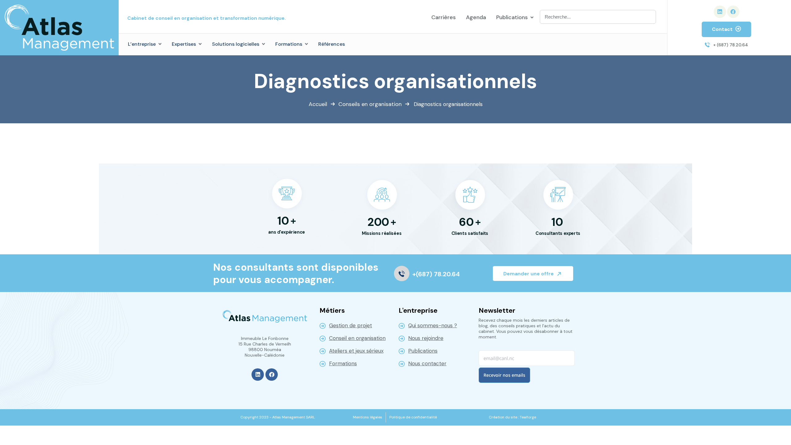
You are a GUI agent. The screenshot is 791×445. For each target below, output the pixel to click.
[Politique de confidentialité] (413, 417)
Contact (723, 29)
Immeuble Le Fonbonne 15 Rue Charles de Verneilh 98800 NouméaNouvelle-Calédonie (265, 347)
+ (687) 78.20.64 (730, 45)
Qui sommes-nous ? (432, 325)
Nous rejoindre (425, 338)
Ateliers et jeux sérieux (356, 350)
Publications (423, 350)
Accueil (318, 104)
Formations (343, 363)
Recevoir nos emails (504, 375)
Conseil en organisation (357, 338)
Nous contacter (427, 363)
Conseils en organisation (370, 104)
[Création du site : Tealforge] (512, 417)
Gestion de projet (350, 325)
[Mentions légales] (367, 417)
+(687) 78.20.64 (436, 274)
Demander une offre (529, 273)
